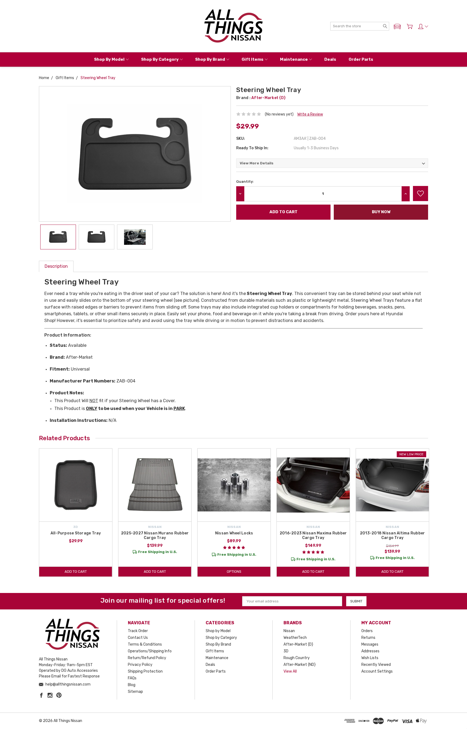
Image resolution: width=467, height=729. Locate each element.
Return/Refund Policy (147, 658)
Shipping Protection (145, 671)
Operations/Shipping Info (150, 651)
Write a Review (310, 114)
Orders (367, 631)
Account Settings (377, 671)
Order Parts (361, 59)
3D (285, 651)
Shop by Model (109, 59)
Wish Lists (369, 658)
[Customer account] (423, 26)
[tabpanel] (75, 512)
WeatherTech (295, 637)
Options (234, 571)
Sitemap (135, 691)
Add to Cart (76, 571)
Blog (131, 685)
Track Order (138, 631)
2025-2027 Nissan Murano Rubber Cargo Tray (155, 535)
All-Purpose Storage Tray (76, 533)
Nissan (289, 631)
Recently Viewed (376, 664)
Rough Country (296, 658)
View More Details (256, 163)
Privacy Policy (140, 664)
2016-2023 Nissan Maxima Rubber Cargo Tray (313, 535)
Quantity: (245, 181)
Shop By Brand (210, 59)
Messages (369, 644)
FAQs (132, 678)
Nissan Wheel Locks (234, 533)
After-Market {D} (298, 644)
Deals (330, 59)
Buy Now (381, 211)
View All (290, 671)
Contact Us (138, 637)
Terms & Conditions (145, 644)
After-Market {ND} (299, 664)
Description (56, 266)
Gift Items (252, 59)
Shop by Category (160, 59)
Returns (368, 637)
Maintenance (294, 59)
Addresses (370, 651)
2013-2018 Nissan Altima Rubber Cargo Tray (392, 535)
